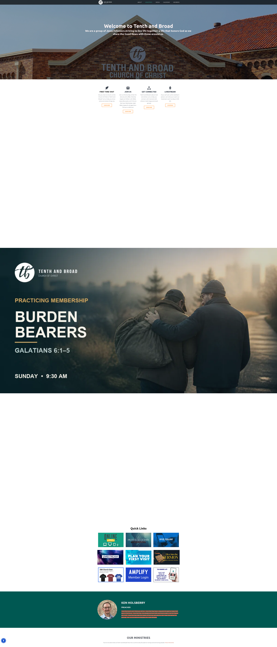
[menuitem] (139, 2)
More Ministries (169, 642)
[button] (3, 640)
